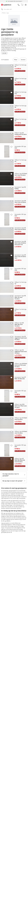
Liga (8, 13)
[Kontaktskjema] (18, 4)
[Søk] (2, 9)
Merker (4, 13)
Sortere (23, 59)
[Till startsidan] (6, 5)
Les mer (4, 53)
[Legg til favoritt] (11, 65)
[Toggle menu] (26, 5)
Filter (15, 59)
